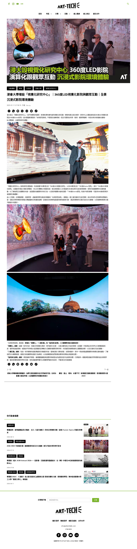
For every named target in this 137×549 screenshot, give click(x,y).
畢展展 (21, 456)
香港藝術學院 (30, 472)
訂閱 (95, 500)
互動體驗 (12, 88)
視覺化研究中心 (51, 88)
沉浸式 (28, 88)
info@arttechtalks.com (68, 526)
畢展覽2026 (11, 456)
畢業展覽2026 (20, 441)
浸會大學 (38, 88)
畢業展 (10, 441)
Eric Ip (28, 105)
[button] (49, 14)
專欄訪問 (11, 425)
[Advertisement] (57, 397)
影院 (20, 88)
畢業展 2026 (12, 472)
